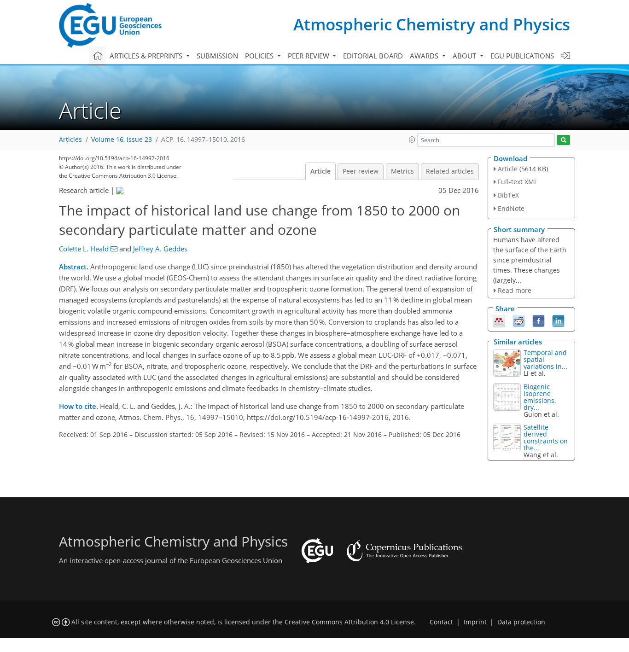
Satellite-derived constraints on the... (546, 437)
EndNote (511, 208)
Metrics (402, 171)
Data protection (521, 622)
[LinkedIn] (558, 320)
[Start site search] (563, 140)
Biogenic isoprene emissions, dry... (540, 397)
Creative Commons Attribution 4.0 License (349, 622)
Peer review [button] (309, 55)
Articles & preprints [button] (147, 55)
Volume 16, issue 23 (121, 139)
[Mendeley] (499, 320)
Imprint (475, 622)
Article (320, 171)
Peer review (361, 171)
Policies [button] (260, 55)
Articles (70, 139)
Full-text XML (517, 181)
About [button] (465, 55)
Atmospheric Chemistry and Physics (431, 24)
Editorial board (373, 55)
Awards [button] (425, 55)
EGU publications (522, 55)
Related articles (450, 171)
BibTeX (508, 195)
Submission (217, 55)
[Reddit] (519, 320)
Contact (441, 622)
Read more (514, 290)
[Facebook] (538, 320)
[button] (412, 139)
